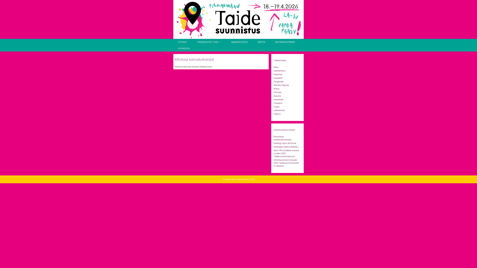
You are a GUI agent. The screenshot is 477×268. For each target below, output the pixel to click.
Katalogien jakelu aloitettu (286, 146)
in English (184, 48)
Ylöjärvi (277, 114)
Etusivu (182, 42)
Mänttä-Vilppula (281, 85)
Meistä (261, 42)
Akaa (276, 67)
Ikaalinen (278, 74)
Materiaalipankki (285, 42)
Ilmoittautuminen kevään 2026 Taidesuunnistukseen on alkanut (286, 163)
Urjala (276, 106)
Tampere (278, 103)
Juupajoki (278, 78)
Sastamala (278, 99)
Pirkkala (277, 92)
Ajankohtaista (239, 42)
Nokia (276, 88)
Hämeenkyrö (280, 70)
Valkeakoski (279, 110)
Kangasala (278, 81)
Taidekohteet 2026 (207, 42)
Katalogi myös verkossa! (285, 143)
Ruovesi (277, 96)
